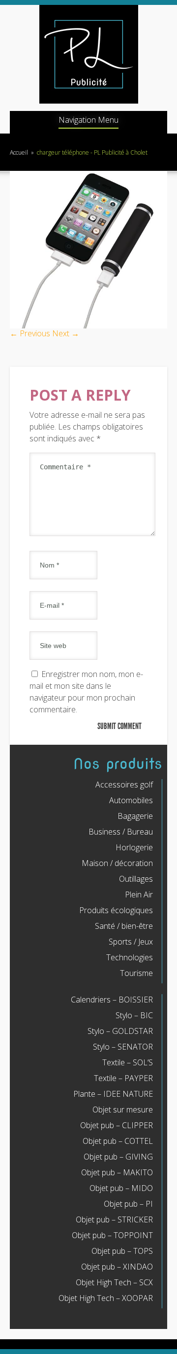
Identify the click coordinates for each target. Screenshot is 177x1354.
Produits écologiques (116, 910)
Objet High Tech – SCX (114, 1282)
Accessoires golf (124, 784)
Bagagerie (135, 816)
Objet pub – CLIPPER (116, 1125)
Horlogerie (134, 847)
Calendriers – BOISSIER (112, 999)
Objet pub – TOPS (122, 1251)
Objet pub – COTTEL (118, 1141)
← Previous (30, 333)
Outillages (136, 878)
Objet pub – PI (128, 1203)
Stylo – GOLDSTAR (120, 1031)
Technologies (129, 957)
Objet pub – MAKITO (117, 1172)
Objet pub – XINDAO (117, 1266)
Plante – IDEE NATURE (113, 1093)
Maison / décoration (117, 863)
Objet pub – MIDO (121, 1188)
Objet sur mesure (122, 1109)
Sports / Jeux (131, 941)
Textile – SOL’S (127, 1062)
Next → (65, 333)
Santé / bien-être (124, 926)
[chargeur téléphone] (88, 325)
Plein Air (139, 894)
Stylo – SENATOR (123, 1046)
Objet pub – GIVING (118, 1156)
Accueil (19, 152)
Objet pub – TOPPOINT (112, 1235)
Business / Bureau (120, 831)
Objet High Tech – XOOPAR (106, 1298)
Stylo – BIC (134, 1015)
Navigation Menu (88, 120)
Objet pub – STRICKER (114, 1219)
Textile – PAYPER (123, 1078)
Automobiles (131, 800)
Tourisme (136, 973)
